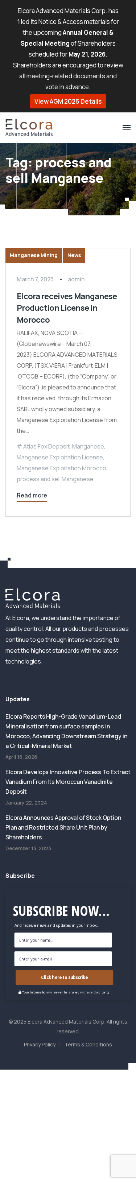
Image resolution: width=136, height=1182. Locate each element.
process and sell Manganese (55, 479)
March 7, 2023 (35, 279)
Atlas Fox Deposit (46, 446)
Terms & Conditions (88, 1044)
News (74, 255)
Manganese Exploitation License (60, 457)
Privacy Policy (39, 1044)
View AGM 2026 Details (68, 101)
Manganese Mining (34, 255)
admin (76, 279)
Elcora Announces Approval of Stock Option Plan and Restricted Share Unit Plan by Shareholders (63, 827)
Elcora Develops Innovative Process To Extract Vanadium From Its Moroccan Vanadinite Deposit (68, 781)
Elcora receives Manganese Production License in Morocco (67, 308)
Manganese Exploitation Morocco (61, 468)
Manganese (88, 446)
